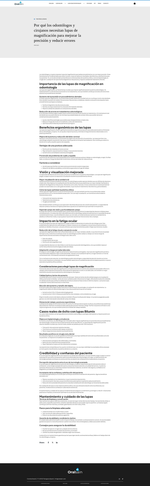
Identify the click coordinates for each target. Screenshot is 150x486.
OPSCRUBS (89, 3)
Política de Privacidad (85, 483)
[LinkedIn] (57, 442)
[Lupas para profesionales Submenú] (84, 3)
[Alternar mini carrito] (135, 3)
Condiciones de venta (45, 483)
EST (95, 3)
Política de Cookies (105, 483)
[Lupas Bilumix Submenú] (65, 3)
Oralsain (51, 3)
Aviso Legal (65, 483)
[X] (52, 442)
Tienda (99, 3)
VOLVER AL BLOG (41, 19)
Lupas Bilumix (59, 3)
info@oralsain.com (60, 479)
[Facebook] (48, 442)
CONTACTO (105, 3)
